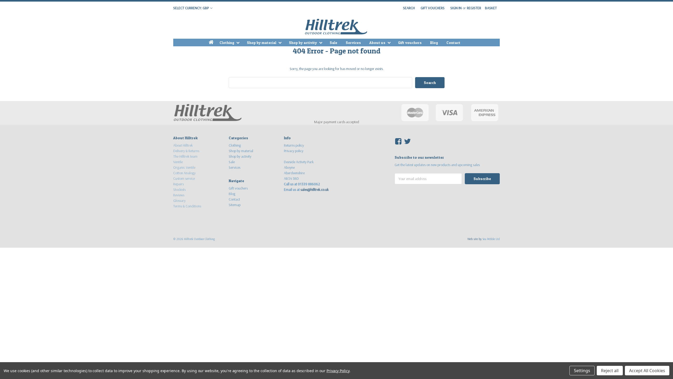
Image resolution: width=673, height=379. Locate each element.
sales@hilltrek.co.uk (314, 189)
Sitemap (235, 204)
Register (474, 8)
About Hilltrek (183, 145)
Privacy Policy (338, 370)
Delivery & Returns (186, 150)
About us (377, 42)
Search (409, 8)
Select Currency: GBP (191, 8)
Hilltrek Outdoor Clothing (199, 239)
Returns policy (294, 145)
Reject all (610, 370)
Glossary (179, 200)
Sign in (456, 8)
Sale (333, 42)
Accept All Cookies (647, 370)
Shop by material (262, 42)
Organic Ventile (184, 167)
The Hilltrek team (185, 156)
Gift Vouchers (433, 8)
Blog (434, 42)
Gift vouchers (410, 42)
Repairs (178, 184)
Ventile (178, 161)
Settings (582, 370)
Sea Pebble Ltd (491, 239)
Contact (453, 42)
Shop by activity (303, 42)
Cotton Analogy (184, 173)
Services (353, 42)
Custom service (184, 178)
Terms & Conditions (187, 206)
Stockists (179, 189)
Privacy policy (293, 150)
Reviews (178, 195)
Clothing (227, 42)
